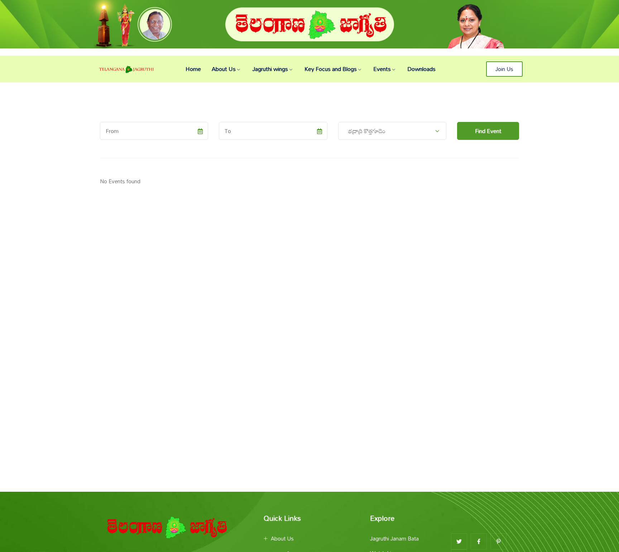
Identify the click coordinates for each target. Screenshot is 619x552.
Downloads (421, 69)
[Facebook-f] (479, 541)
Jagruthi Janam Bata (394, 538)
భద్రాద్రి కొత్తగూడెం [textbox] (364, 131)
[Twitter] (459, 541)
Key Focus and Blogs (330, 69)
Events (382, 69)
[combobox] (392, 131)
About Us (224, 69)
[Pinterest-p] (498, 541)
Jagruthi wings (270, 69)
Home (193, 69)
